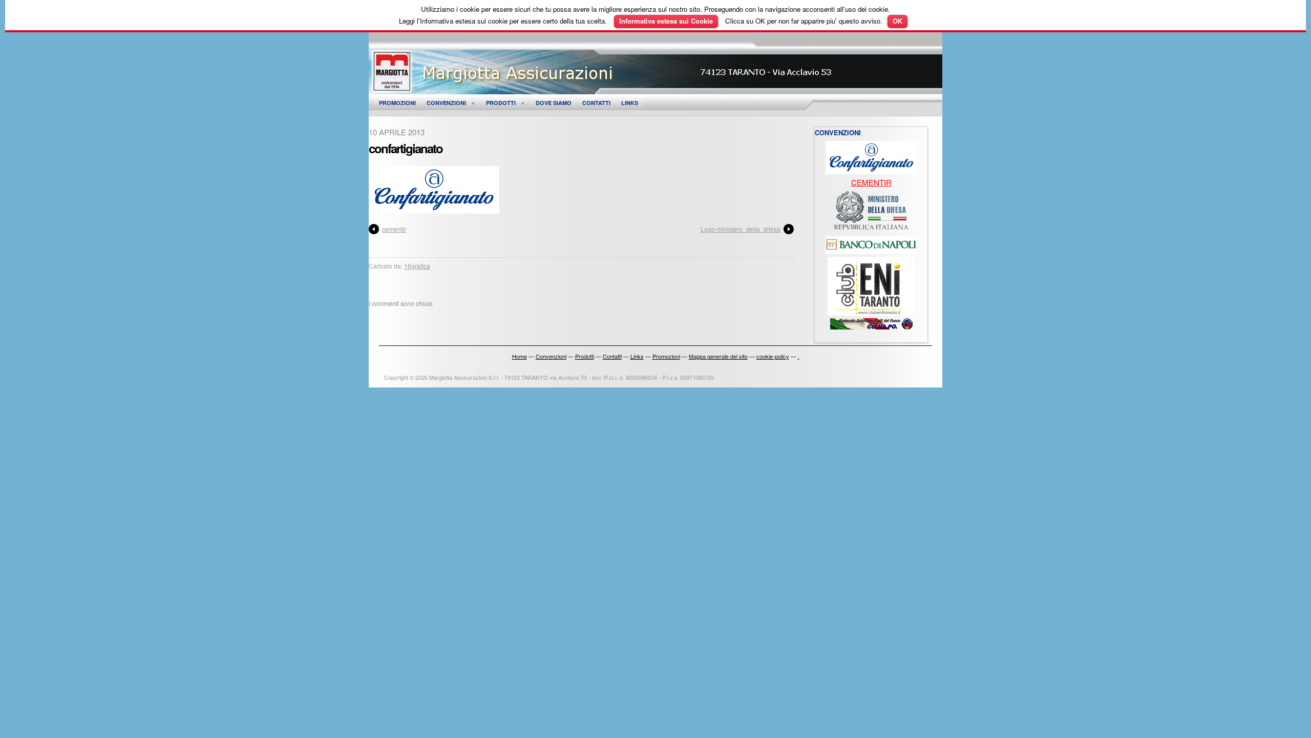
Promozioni (397, 103)
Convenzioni (446, 103)
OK (897, 21)
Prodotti (501, 103)
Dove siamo (554, 103)
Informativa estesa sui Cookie (666, 21)
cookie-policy (772, 356)
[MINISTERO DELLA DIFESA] (871, 230)
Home (519, 356)
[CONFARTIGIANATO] (871, 171)
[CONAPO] (871, 326)
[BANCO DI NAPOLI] (871, 250)
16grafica (417, 265)
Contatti (596, 103)
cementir (394, 228)
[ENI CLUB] (871, 312)
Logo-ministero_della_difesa (740, 228)
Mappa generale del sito (718, 356)
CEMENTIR (871, 182)
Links (629, 103)
